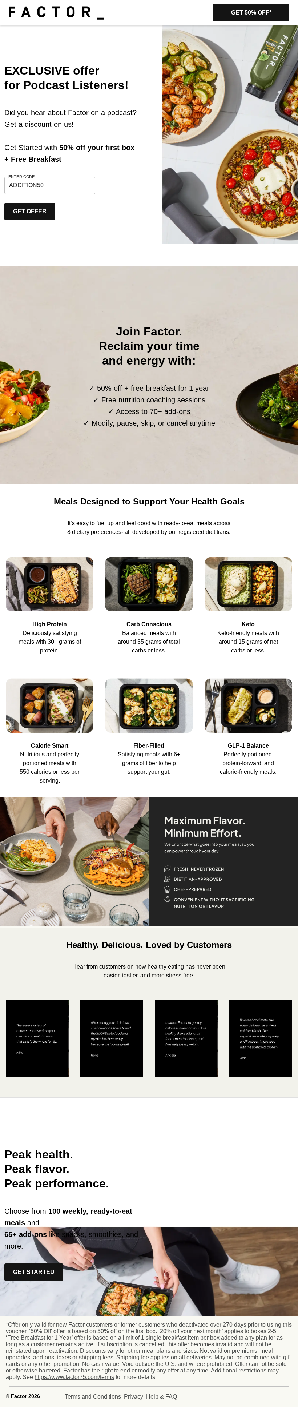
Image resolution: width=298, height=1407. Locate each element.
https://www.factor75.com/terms (74, 1377)
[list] (149, 600)
